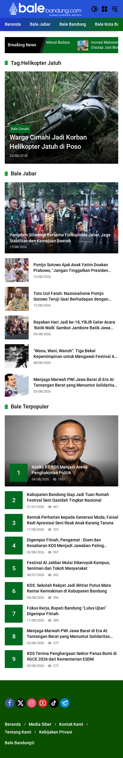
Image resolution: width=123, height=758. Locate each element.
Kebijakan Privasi (55, 732)
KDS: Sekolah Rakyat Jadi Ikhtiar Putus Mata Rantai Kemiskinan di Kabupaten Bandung (69, 588)
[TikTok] (54, 703)
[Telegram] (65, 703)
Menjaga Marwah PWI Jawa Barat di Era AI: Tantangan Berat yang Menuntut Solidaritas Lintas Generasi (74, 382)
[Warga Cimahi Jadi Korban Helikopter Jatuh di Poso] (61, 117)
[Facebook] (9, 703)
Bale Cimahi (20, 129)
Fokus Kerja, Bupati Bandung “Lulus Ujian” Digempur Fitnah (66, 611)
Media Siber (40, 724)
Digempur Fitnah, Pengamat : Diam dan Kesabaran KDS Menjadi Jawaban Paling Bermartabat (65, 543)
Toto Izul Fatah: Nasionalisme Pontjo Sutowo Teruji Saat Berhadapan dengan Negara (70, 296)
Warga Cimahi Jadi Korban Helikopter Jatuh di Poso (48, 142)
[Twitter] (20, 703)
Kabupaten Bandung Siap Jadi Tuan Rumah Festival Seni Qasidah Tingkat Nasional (68, 497)
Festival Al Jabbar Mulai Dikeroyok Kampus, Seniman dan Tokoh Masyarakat (68, 565)
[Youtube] (42, 703)
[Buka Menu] (104, 9)
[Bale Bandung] (45, 8)
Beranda (13, 724)
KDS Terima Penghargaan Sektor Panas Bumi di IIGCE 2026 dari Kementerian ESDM (72, 656)
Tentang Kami (18, 732)
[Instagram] (31, 703)
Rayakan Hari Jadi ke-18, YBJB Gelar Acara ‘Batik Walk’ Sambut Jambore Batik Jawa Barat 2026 (74, 325)
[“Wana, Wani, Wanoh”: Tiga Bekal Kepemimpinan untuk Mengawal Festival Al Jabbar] (17, 356)
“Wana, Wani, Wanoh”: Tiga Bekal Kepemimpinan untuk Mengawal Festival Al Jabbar (74, 354)
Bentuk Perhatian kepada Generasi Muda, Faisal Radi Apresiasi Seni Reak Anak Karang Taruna (72, 520)
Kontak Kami (71, 724)
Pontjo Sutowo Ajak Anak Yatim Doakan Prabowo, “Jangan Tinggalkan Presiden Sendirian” (70, 268)
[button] (94, 9)
